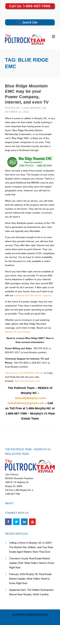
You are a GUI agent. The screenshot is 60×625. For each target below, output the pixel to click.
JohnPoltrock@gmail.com (25, 403)
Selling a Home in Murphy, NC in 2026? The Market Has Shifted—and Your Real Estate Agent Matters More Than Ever (31, 547)
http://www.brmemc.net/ (27, 381)
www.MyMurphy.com (29, 398)
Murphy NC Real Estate (17, 331)
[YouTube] (32, 521)
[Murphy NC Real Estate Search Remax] (25, 39)
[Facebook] (8, 521)
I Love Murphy (31, 108)
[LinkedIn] (24, 521)
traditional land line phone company (32, 295)
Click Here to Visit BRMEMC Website (24, 373)
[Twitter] (16, 521)
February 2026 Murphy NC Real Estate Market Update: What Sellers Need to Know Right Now (30, 579)
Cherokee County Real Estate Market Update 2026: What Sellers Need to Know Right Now (31, 563)
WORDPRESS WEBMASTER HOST (30, 614)
